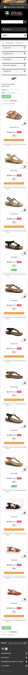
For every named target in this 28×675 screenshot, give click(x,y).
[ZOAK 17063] (14, 331)
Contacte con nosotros (15, 4)
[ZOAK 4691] (14, 504)
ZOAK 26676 (14, 257)
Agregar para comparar (20, 144)
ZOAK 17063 (14, 343)
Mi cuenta (5, 657)
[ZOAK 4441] (14, 591)
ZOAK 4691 (14, 517)
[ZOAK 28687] (14, 418)
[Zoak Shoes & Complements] (14, 13)
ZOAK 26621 (14, 170)
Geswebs (10, 670)
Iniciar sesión (23, 4)
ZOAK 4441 (14, 603)
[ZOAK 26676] (14, 245)
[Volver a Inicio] (3, 43)
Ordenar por (4, 90)
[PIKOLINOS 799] (14, 115)
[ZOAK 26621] (14, 158)
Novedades (7, 59)
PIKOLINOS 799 (14, 127)
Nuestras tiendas (9, 65)
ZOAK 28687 (14, 430)
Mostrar (3, 92)
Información (8, 54)
